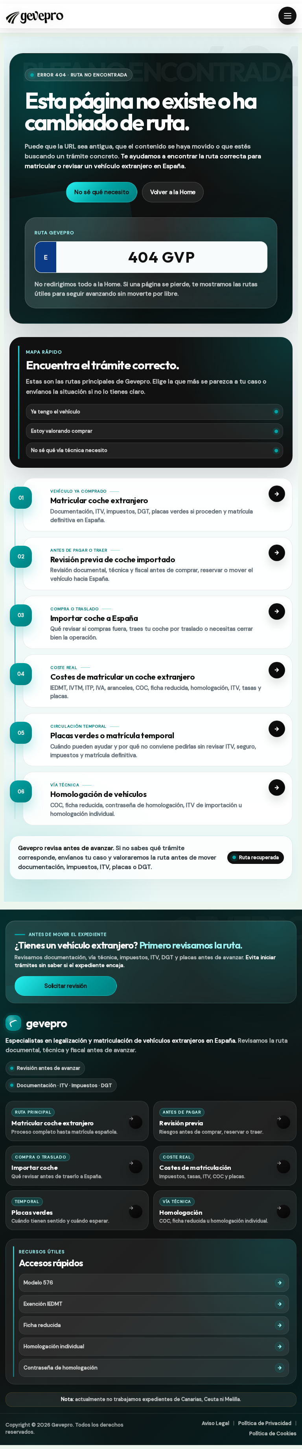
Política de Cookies (272, 1433)
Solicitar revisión (65, 985)
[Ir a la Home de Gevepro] (35, 16)
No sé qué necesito (101, 192)
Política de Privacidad (264, 1423)
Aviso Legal (215, 1423)
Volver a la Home (173, 192)
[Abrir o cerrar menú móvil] (287, 16)
